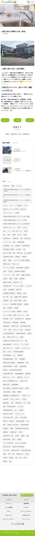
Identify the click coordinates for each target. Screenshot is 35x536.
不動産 (12, 186)
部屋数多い (5, 432)
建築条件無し (6, 403)
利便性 (4, 454)
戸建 (21, 238)
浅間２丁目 (18, 289)
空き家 (25, 458)
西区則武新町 (15, 322)
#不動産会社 (25, 134)
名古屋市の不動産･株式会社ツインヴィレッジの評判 (14, 220)
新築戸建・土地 (6, 264)
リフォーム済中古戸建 (8, 443)
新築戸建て (17, 246)
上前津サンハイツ (26, 395)
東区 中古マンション (8, 348)
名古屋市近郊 (6, 186)
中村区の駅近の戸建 (25, 450)
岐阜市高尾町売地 (7, 344)
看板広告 (19, 293)
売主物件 (5, 278)
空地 (21, 458)
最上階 (27, 454)
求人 (14, 355)
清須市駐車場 (18, 403)
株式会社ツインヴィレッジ (9, 227)
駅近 (16, 359)
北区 (12, 246)
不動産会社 (17, 257)
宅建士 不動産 (17, 300)
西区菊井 (16, 308)
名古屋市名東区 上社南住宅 (22, 268)
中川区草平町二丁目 (18, 319)
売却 (26, 341)
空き (24, 403)
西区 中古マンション (17, 231)
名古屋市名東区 (20, 242)
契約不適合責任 (26, 246)
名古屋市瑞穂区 (14, 384)
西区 (24, 249)
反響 (9, 454)
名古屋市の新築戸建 (7, 366)
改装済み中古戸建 (15, 450)
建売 (4, 425)
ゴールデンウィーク (19, 414)
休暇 (4, 352)
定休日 (24, 293)
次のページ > (30, 120)
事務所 (21, 337)
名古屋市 (17, 213)
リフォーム (26, 377)
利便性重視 (27, 374)
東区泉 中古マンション (12, 337)
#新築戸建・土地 (15, 134)
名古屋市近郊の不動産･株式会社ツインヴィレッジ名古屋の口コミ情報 (16, 190)
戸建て (8, 235)
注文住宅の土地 (6, 322)
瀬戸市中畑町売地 (7, 355)
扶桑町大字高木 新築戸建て (20, 297)
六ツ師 (11, 399)
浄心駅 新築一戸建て (8, 417)
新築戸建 (24, 257)
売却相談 (5, 458)
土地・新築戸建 (6, 392)
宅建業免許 (22, 278)
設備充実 (19, 439)
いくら (8, 231)
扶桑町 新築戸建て (26, 275)
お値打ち (24, 399)
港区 (11, 300)
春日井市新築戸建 (11, 406)
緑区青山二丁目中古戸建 (12, 425)
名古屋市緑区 (15, 238)
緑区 (14, 242)
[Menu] (32, 2)
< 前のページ (5, 120)
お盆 (27, 421)
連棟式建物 (22, 322)
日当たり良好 (6, 450)
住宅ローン (17, 399)
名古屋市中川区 (6, 238)
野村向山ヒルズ (20, 454)
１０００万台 (28, 286)
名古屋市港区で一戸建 (8, 436)
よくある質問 (18, 205)
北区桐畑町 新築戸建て (19, 271)
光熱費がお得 (13, 432)
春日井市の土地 (6, 447)
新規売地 (26, 304)
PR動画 (22, 436)
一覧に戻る (17, 120)
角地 (12, 403)
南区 (27, 436)
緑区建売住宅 (6, 326)
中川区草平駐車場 (24, 425)
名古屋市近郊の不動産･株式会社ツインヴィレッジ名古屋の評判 (16, 195)
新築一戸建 (19, 253)
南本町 (9, 260)
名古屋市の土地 (14, 326)
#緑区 (7, 134)
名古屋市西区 (11, 289)
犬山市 (4, 289)
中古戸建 (25, 311)
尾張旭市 (21, 410)
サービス (5, 205)
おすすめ (20, 235)
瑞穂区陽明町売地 (19, 374)
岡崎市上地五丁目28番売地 (9, 363)
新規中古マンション (17, 282)
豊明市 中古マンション (18, 315)
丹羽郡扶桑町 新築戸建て (9, 293)
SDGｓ (13, 377)
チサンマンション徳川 (18, 286)
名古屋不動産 (6, 246)
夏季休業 (19, 392)
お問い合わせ (23, 209)
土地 (11, 297)
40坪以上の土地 (23, 381)
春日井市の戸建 (6, 439)
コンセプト (18, 186)
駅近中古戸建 (6, 384)
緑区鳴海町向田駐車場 (8, 359)
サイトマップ (26, 519)
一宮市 (4, 330)
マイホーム (24, 227)
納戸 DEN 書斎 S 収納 (9, 253)
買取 (10, 461)
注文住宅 (10, 271)
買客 (13, 454)
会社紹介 (17, 436)
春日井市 (27, 388)
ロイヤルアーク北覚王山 (20, 443)
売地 (27, 315)
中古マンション (15, 264)
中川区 (9, 330)
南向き (16, 417)
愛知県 (13, 235)
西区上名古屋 (23, 417)
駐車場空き (5, 428)
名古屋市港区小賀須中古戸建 (21, 428)
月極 (13, 275)
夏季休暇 (19, 311)
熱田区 (25, 300)
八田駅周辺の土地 (7, 286)
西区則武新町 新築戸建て (16, 304)
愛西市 (11, 428)
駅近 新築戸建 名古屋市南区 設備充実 (13, 388)
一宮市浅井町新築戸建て (8, 333)
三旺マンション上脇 (17, 330)
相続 (16, 458)
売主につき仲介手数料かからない (10, 381)
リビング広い (20, 406)
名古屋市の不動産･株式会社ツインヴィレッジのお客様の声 (16, 224)
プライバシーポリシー (8, 213)
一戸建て (20, 432)
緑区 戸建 (5, 297)
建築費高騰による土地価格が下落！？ (11, 395)
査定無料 (11, 458)
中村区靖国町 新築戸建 (8, 249)
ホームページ (16, 344)
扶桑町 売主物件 (7, 282)
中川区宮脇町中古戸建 (25, 326)
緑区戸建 (5, 421)
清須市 (17, 275)
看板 (4, 308)
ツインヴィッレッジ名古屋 (9, 311)
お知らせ (9, 352)
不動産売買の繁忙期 (7, 410)
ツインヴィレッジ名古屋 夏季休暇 (21, 260)
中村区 (4, 271)
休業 (4, 406)
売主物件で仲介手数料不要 (18, 447)
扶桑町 (10, 278)
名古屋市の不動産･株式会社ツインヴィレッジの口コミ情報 (16, 216)
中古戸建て (18, 249)
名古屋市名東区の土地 (8, 374)
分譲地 (13, 392)
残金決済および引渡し (8, 414)
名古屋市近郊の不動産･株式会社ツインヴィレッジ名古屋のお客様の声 (16, 201)
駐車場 (25, 235)
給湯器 (15, 278)
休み (4, 337)
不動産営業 (19, 355)
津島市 (4, 260)
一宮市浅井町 (27, 330)
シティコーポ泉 (24, 344)
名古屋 (18, 227)
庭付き (13, 439)
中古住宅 (17, 348)
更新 (27, 363)
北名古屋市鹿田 (22, 366)
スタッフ (11, 205)
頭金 (4, 231)
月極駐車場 (27, 319)
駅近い (29, 403)
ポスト (15, 410)
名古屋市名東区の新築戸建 (15, 370)
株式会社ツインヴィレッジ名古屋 (10, 209)
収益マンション (6, 377)
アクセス (25, 205)
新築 (4, 235)
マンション (5, 304)
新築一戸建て (27, 238)
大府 (11, 319)
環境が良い (11, 421)
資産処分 (5, 461)
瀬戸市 (25, 231)
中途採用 (5, 370)
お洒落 (15, 366)
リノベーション (6, 275)
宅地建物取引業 (20, 363)
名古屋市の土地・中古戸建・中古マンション (13, 341)
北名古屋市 (5, 399)
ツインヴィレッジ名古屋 (8, 268)
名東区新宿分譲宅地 (20, 333)
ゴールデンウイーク (25, 348)
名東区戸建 (19, 377)
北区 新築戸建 (27, 253)
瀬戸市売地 (5, 319)
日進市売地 (5, 300)
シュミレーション (7, 242)
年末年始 (29, 333)
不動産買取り (22, 359)
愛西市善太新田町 (20, 421)
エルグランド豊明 (7, 315)
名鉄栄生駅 (9, 308)
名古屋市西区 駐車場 (8, 257)
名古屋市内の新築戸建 (18, 352)
